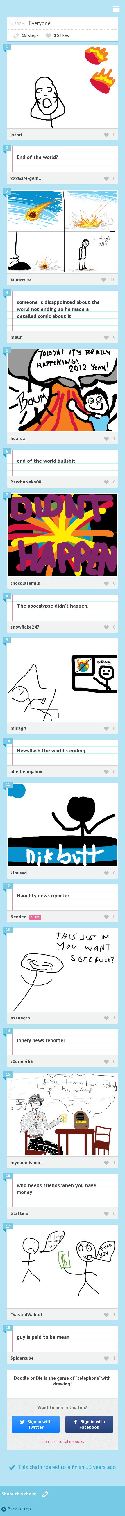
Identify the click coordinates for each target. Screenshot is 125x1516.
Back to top (19, 1509)
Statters (19, 1213)
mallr (16, 337)
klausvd (18, 873)
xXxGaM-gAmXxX (28, 178)
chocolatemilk (25, 583)
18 (8, 1327)
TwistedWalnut (26, 1314)
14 (8, 1030)
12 (8, 885)
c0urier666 (21, 1061)
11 (8, 784)
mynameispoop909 (31, 1162)
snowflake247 (25, 627)
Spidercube (22, 1358)
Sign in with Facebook (92, 1424)
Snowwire (20, 279)
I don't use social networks (62, 1441)
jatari (16, 134)
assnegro (20, 1018)
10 (113, 279)
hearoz (17, 438)
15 (8, 1074)
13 (8, 929)
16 (8, 1175)
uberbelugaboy (26, 771)
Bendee (19, 916)
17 (8, 1226)
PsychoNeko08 (25, 482)
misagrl (18, 728)
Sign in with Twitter (39, 1424)
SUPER (35, 917)
